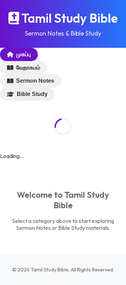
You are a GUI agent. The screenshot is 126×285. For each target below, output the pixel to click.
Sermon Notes (35, 81)
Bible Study (32, 94)
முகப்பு (23, 54)
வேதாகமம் (28, 67)
